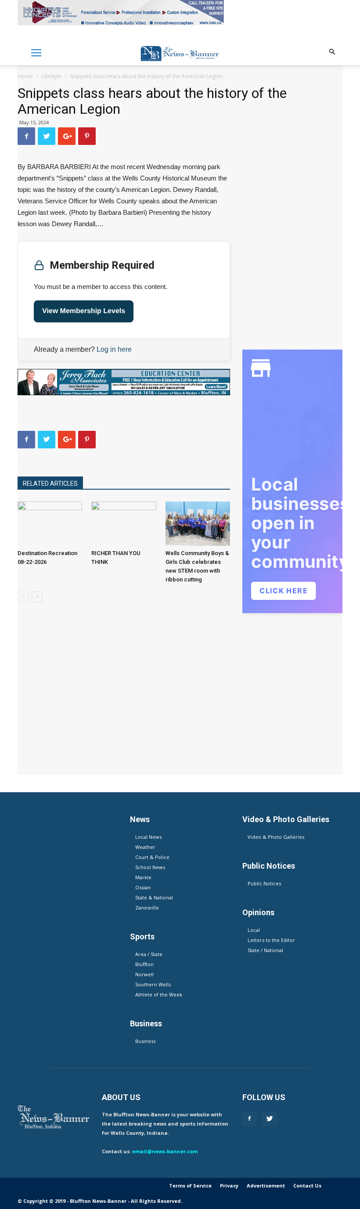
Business (145, 1041)
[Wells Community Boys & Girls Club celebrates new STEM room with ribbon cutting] (198, 524)
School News (150, 867)
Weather (145, 847)
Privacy (229, 1185)
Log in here (114, 349)
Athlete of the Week (158, 994)
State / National (265, 950)
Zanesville (147, 907)
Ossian (143, 887)
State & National (154, 897)
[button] (331, 52)
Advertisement (266, 1185)
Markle (143, 877)
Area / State (148, 954)
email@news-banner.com (165, 1151)
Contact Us (307, 1185)
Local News (148, 837)
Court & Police (152, 857)
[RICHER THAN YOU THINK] (123, 524)
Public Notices (264, 883)
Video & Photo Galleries (276, 837)
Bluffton (144, 964)
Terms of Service (190, 1185)
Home (25, 76)
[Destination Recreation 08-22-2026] (50, 524)
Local (254, 930)
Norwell (144, 974)
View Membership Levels (83, 311)
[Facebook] (249, 1119)
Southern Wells (153, 984)
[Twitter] (270, 1119)
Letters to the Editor (271, 940)
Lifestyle (51, 76)
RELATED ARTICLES (50, 483)
